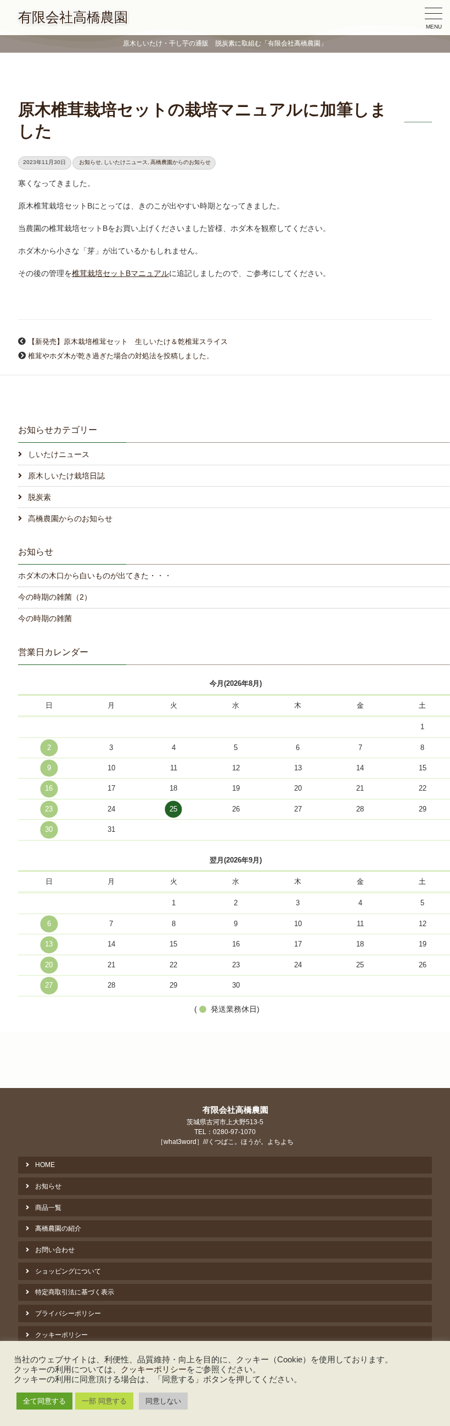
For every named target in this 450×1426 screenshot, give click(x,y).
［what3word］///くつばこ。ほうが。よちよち (225, 1142)
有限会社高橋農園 (73, 17)
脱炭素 (39, 497)
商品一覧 (48, 1207)
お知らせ (90, 162)
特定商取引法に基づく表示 (74, 1292)
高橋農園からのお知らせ (180, 162)
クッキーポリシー (61, 1335)
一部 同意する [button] (104, 1401)
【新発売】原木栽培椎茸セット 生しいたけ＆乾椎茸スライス (128, 342)
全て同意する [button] (44, 1401)
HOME (45, 1165)
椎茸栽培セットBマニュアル (120, 273)
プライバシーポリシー (68, 1313)
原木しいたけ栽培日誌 (66, 475)
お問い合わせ (55, 1250)
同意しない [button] (163, 1401)
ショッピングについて (68, 1271)
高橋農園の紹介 (58, 1228)
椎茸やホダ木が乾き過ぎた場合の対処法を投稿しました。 (120, 356)
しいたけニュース (126, 162)
